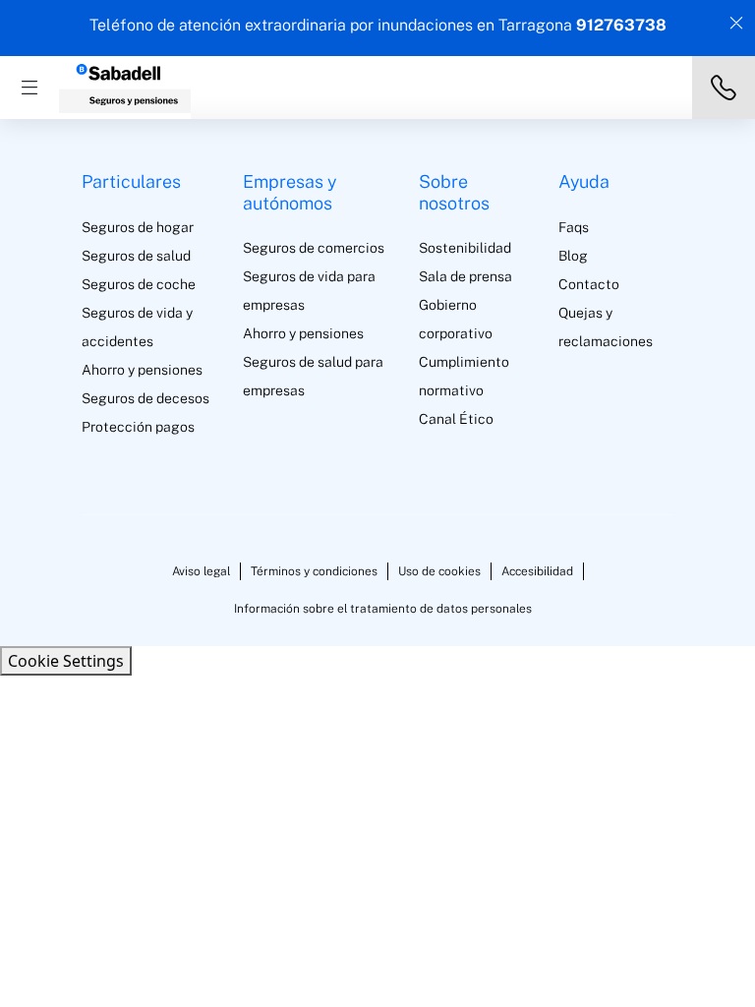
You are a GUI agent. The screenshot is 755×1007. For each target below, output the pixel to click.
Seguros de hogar (138, 227)
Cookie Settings (66, 661)
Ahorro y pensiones (142, 370)
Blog (573, 256)
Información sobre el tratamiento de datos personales (383, 609)
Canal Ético (456, 419)
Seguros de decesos (145, 398)
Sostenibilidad (465, 248)
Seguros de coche (139, 284)
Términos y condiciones (314, 571)
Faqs (573, 227)
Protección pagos (138, 427)
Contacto (588, 284)
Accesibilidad (537, 571)
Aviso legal (201, 571)
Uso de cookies (439, 571)
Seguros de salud (136, 256)
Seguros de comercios (313, 248)
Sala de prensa (465, 276)
